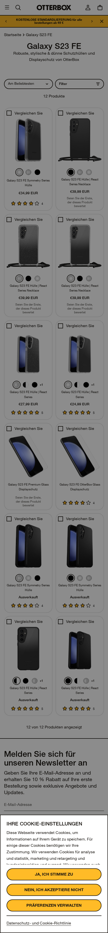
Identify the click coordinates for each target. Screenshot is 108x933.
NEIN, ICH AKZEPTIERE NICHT (54, 889)
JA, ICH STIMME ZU (54, 874)
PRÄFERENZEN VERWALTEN (54, 905)
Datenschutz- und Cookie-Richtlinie (39, 923)
